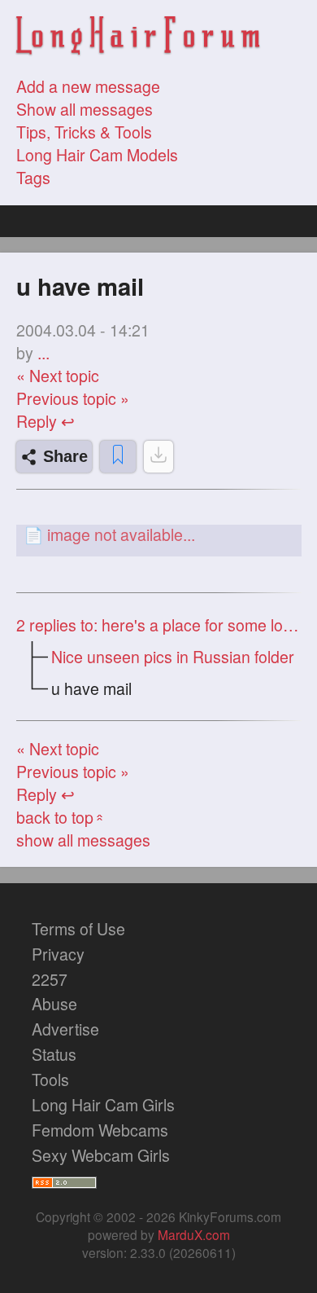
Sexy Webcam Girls (101, 1155)
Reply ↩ (45, 421)
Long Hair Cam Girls (103, 1104)
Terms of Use (78, 928)
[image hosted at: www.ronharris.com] (159, 534)
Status (54, 1054)
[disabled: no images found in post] (158, 457)
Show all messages (84, 109)
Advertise (65, 1029)
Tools (50, 1079)
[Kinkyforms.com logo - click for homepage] (138, 37)
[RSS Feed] (64, 1180)
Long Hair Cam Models (97, 154)
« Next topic (57, 375)
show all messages (83, 840)
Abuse (54, 1003)
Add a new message (88, 86)
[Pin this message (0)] (118, 457)
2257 (49, 979)
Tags (33, 177)
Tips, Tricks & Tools (84, 132)
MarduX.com (194, 1234)
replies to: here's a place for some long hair (159, 625)
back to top (61, 817)
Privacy (58, 954)
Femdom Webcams (100, 1130)
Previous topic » (72, 398)
